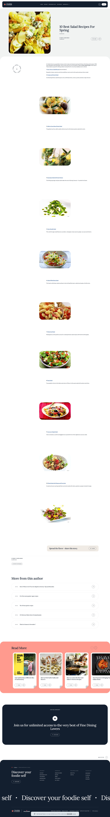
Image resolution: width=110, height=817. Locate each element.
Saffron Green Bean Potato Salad (54, 126)
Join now (17, 781)
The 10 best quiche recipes (26, 605)
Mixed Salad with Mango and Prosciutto (57, 483)
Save (95, 38)
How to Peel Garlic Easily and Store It (49, 678)
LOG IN (74, 813)
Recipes (56, 774)
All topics (57, 780)
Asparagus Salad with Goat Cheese (55, 177)
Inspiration (65, 4)
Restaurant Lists (52, 4)
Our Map (46, 4)
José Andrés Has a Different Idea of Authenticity (24, 678)
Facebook (88, 775)
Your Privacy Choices (74, 810)
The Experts (59, 4)
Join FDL (72, 774)
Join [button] (104, 4)
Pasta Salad (49, 380)
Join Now (56, 734)
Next (95, 647)
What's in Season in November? (28, 624)
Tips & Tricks (57, 778)
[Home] (8, 4)
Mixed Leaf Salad (51, 331)
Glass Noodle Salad (51, 229)
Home (41, 4)
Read (19, 685)
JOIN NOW (69, 813)
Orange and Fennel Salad (52, 75)
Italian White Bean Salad (52, 280)
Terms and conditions (56, 810)
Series (56, 776)
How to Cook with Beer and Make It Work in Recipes (75, 678)
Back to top (101, 757)
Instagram (88, 773)
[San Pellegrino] (26, 811)
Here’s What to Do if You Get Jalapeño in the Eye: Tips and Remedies (37, 586)
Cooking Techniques (17, 563)
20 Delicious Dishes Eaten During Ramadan (30, 615)
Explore (15, 767)
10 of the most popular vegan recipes (29, 596)
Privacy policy (65, 810)
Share (93, 548)
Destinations (42, 778)
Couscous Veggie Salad (52, 431)
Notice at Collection (84, 810)
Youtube (87, 777)
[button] (99, 4)
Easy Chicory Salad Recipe (53, 69)
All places (42, 780)
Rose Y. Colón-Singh (65, 37)
